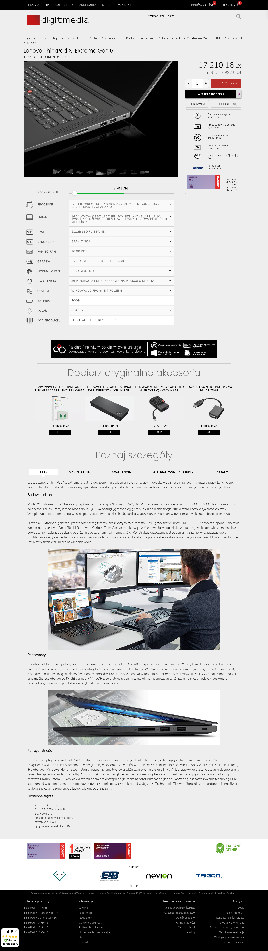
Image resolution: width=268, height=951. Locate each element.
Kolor (42, 310)
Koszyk (231, 4)
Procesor (45, 204)
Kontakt (124, 5)
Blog (82, 937)
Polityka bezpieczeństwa (94, 927)
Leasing (190, 932)
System (43, 291)
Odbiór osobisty (185, 918)
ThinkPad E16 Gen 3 (36, 932)
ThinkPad (82, 38)
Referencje (85, 913)
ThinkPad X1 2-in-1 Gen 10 (40, 918)
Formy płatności (185, 922)
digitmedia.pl (34, 38)
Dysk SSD (44, 232)
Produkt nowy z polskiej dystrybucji (222, 126)
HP (47, 5)
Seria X (98, 38)
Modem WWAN (48, 271)
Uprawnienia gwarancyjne (94, 932)
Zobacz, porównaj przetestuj (218, 147)
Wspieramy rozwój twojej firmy (223, 157)
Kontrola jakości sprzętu (230, 918)
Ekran (42, 217)
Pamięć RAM (46, 251)
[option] (60, 410)
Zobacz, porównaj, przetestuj (227, 927)
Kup (59, 432)
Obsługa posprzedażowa (229, 937)
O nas (107, 5)
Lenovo (33, 5)
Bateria (43, 301)
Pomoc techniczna (233, 942)
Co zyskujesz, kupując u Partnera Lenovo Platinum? (232, 183)
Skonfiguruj (48, 192)
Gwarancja (46, 281)
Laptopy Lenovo (59, 38)
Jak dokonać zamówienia (180, 908)
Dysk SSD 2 (45, 242)
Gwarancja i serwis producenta (219, 137)
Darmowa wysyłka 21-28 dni (219, 116)
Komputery (64, 5)
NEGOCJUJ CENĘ (226, 104)
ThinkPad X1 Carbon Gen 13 (41, 913)
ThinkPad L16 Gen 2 (36, 927)
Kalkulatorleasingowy (215, 167)
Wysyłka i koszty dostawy (179, 913)
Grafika (43, 261)
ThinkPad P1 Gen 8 (35, 908)
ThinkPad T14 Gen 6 (36, 922)
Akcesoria (87, 5)
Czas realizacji (186, 927)
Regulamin (85, 918)
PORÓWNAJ (197, 104)
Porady (240, 908)
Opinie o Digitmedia (91, 922)
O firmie (83, 908)
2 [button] (137, 886)
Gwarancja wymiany (232, 922)
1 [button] (131, 886)
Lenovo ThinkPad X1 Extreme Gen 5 (132, 38)
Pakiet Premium (235, 913)
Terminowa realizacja (231, 932)
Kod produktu (49, 320)
